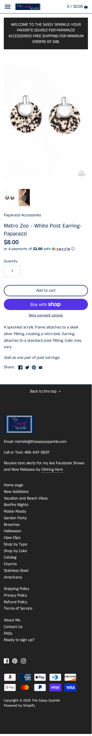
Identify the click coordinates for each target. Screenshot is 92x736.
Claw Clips (12, 538)
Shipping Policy (16, 589)
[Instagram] (23, 661)
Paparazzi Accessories (22, 215)
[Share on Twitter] (27, 367)
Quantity (11, 261)
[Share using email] (40, 367)
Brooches (12, 525)
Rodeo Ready (15, 511)
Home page (13, 485)
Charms (10, 564)
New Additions (16, 492)
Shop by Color (15, 551)
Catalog (10, 557)
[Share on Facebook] (20, 367)
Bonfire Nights (16, 505)
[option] (10, 198)
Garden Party (15, 518)
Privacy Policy (15, 595)
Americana (13, 577)
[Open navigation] (7, 6)
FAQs (8, 633)
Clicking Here (52, 469)
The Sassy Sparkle (46, 700)
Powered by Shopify (19, 705)
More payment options (46, 315)
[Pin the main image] (34, 367)
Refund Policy (15, 602)
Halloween (12, 531)
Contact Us (13, 627)
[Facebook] (6, 661)
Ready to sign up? (19, 640)
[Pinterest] (14, 661)
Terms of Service (18, 608)
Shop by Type (15, 544)
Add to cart (46, 290)
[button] (46, 249)
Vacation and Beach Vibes (26, 498)
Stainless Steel (16, 571)
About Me (12, 620)
